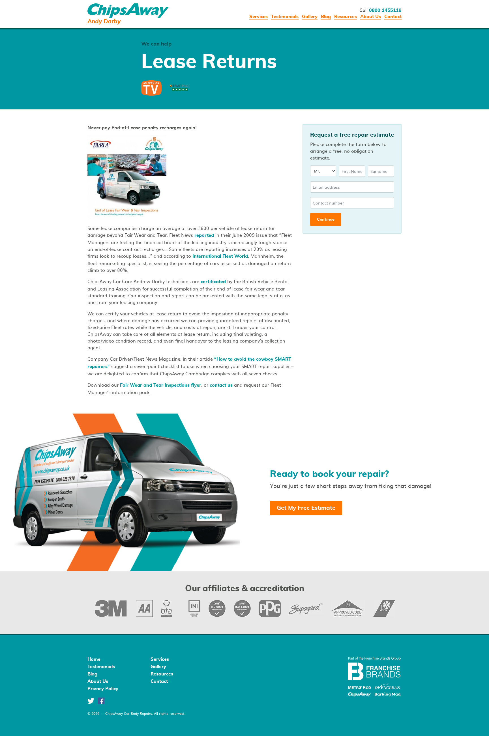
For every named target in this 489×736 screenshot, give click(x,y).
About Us (370, 16)
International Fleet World (220, 256)
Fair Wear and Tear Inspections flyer (160, 385)
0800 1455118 (385, 10)
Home (93, 659)
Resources (345, 16)
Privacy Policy (102, 688)
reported (204, 235)
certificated (213, 281)
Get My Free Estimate (306, 508)
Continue (325, 219)
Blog (326, 16)
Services (258, 16)
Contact (393, 16)
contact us (221, 385)
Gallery (310, 16)
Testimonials (285, 16)
